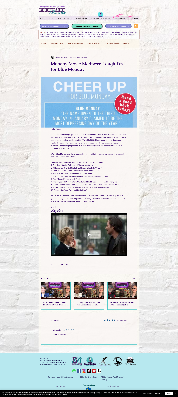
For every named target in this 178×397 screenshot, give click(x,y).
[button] (47, 18)
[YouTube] (94, 371)
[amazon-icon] (99, 371)
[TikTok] (89, 371)
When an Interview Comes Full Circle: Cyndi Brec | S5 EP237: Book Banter (55, 303)
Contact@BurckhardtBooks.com (51, 360)
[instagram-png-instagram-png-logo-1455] (84, 371)
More (125, 43)
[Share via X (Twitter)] (57, 264)
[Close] (175, 393)
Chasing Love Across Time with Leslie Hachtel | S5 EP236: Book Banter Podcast (89, 303)
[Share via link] (67, 264)
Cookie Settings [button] (147, 393)
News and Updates (57, 43)
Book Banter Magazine (75, 43)
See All (135, 278)
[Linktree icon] (74, 371)
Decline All (158, 393)
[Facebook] (79, 371)
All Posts (44, 43)
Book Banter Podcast (112, 43)
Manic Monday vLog (94, 43)
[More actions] (126, 57)
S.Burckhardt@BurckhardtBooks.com (53, 362)
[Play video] (89, 234)
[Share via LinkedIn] (62, 264)
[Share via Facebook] (52, 264)
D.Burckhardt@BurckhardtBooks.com (53, 364)
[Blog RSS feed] (136, 26)
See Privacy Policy (61, 394)
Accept (169, 393)
